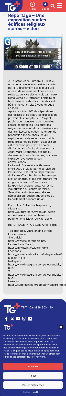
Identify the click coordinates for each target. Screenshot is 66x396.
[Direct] (45, 4)
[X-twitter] (12, 319)
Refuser (33, 375)
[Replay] (32, 4)
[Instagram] (24, 319)
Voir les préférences (33, 385)
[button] (61, 327)
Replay (32, 9)
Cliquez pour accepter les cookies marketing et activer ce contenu (33, 53)
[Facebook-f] (6, 319)
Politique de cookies (31, 392)
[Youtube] (18, 319)
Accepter (33, 366)
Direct (45, 9)
